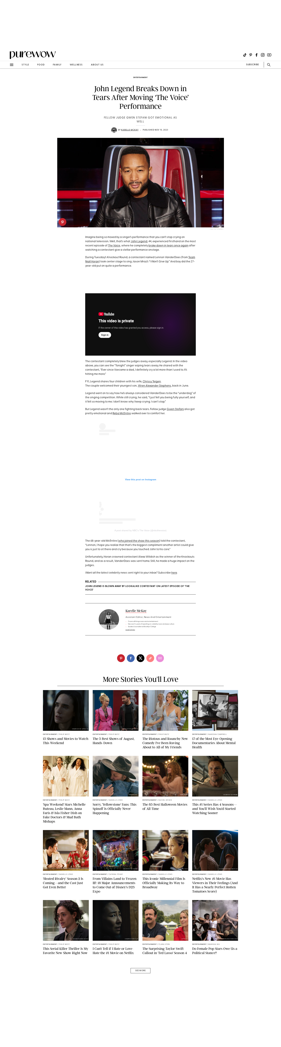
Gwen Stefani (175, 409)
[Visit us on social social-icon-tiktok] (245, 55)
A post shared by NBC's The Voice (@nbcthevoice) (140, 530)
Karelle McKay (130, 130)
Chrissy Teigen (152, 381)
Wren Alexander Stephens (154, 385)
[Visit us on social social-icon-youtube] (269, 55)
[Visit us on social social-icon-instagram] (263, 55)
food (41, 65)
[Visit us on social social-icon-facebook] (256, 55)
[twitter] (140, 658)
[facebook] (131, 658)
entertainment (140, 77)
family (57, 65)
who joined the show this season (138, 541)
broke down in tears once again (168, 245)
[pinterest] (62, 222)
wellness (76, 65)
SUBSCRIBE (252, 64)
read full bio (130, 630)
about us (97, 65)
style (25, 65)
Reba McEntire (122, 413)
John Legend (139, 241)
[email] (6, 77)
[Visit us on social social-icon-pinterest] (250, 55)
